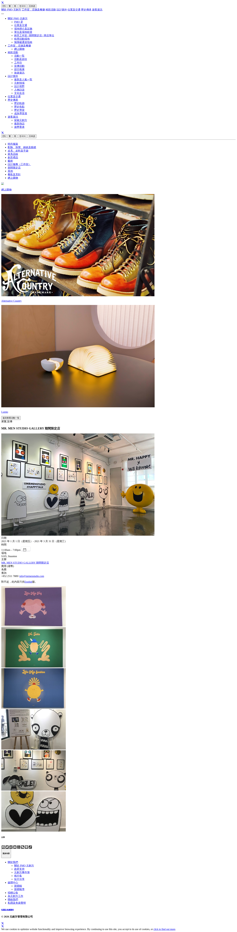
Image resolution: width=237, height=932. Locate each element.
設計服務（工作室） (19, 164)
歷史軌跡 (19, 103)
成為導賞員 (20, 113)
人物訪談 (19, 89)
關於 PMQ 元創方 (11, 9)
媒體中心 (13, 882)
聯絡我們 (13, 899)
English (28, 581)
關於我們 (13, 862)
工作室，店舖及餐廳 (33, 9)
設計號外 (62, 9)
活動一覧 (19, 55)
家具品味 (13, 154)
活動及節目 (20, 59)
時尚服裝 (13, 144)
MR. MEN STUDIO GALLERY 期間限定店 (25, 562)
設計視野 (19, 86)
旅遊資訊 (19, 72)
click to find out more (164, 929)
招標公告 (13, 892)
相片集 (18, 875)
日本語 (32, 6)
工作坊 (18, 62)
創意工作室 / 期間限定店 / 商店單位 (34, 35)
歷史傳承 (86, 9)
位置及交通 (74, 9)
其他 (10, 171)
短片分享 (19, 879)
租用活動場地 (22, 38)
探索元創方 (20, 120)
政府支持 (19, 869)
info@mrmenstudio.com (31, 576)
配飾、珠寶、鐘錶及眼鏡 (22, 147)
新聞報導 (19, 889)
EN (4, 6)
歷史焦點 (19, 106)
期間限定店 (14, 167)
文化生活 (19, 93)
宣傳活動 (19, 66)
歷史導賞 (19, 110)
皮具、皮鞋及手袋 (18, 150)
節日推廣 (19, 69)
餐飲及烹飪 (14, 174)
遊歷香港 (19, 127)
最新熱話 (19, 123)
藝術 (10, 161)
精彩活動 (51, 9)
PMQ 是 (18, 22)
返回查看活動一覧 (11, 418)
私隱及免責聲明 (17, 902)
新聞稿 (18, 886)
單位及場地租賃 (23, 32)
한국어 (22, 6)
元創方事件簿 (22, 872)
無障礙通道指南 (23, 42)
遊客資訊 (97, 9)
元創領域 (19, 83)
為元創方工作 (15, 896)
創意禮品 (13, 157)
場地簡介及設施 (23, 28)
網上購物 (19, 49)
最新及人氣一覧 (23, 79)
